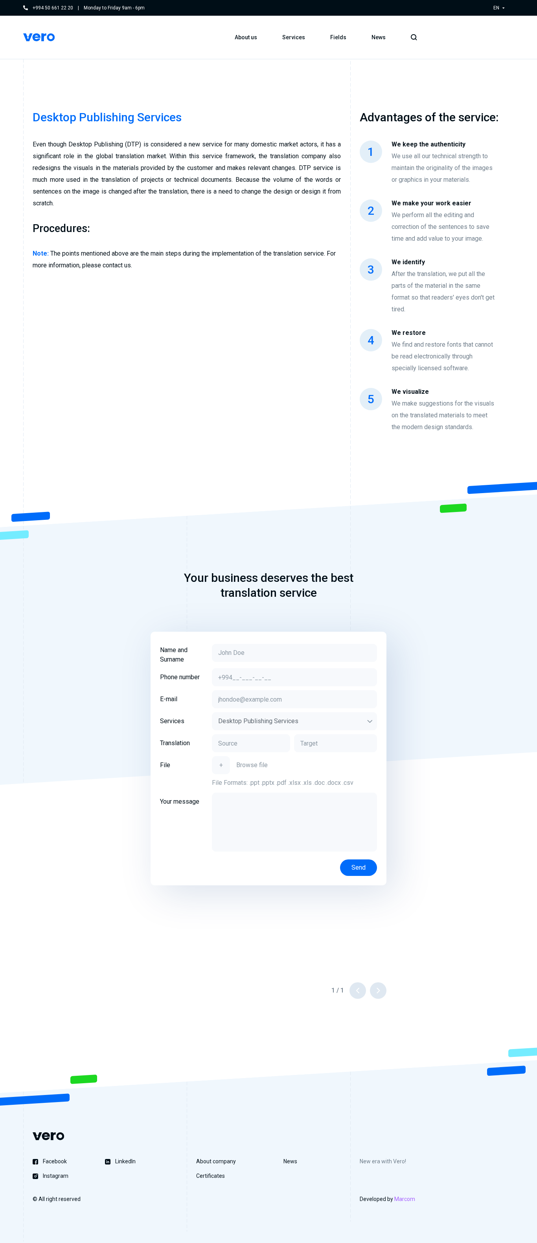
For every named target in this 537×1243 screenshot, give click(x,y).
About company (216, 1161)
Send (358, 867)
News (378, 37)
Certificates (210, 1176)
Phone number (180, 677)
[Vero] (39, 37)
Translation (175, 743)
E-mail (168, 699)
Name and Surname (174, 654)
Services (172, 721)
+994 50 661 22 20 (53, 8)
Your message (179, 801)
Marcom (404, 1199)
